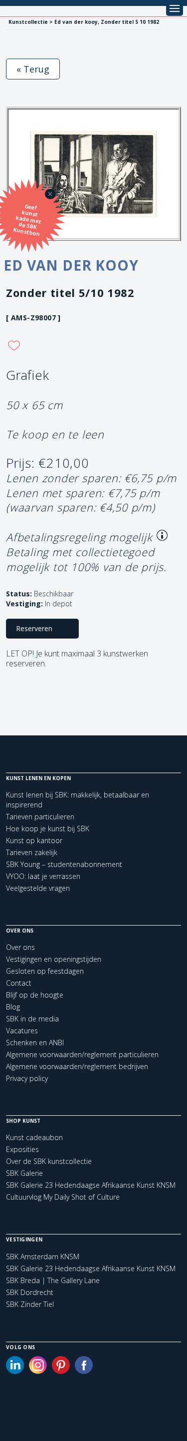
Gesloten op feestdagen (45, 971)
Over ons (20, 947)
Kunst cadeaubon (34, 1137)
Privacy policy (27, 1078)
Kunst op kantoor (34, 840)
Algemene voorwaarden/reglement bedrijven (77, 1066)
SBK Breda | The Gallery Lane (53, 1280)
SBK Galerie (24, 1173)
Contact (18, 983)
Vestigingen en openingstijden (53, 959)
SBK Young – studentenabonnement (64, 864)
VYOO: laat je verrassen (43, 876)
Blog (13, 1006)
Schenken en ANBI (35, 1042)
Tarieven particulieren (40, 816)
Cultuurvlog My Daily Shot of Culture (63, 1197)
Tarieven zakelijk (31, 852)
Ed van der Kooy (71, 265)
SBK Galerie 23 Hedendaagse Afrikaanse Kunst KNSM (91, 1185)
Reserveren (34, 628)
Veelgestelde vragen (38, 888)
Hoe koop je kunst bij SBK (47, 828)
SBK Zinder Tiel (30, 1304)
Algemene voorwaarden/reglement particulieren (82, 1054)
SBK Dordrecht (29, 1292)
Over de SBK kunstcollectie (49, 1161)
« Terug (32, 69)
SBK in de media (32, 1018)
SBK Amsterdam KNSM (42, 1256)
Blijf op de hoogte (34, 995)
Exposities (22, 1149)
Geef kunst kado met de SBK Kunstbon (27, 220)
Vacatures (22, 1030)
